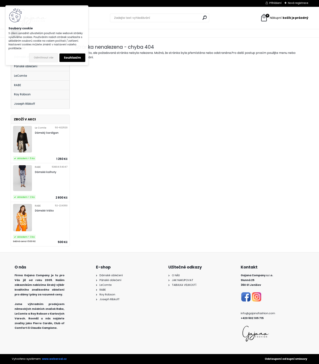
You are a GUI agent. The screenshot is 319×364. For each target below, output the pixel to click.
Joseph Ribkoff (24, 104)
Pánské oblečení (25, 66)
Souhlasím (72, 58)
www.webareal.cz (54, 359)
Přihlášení (275, 3)
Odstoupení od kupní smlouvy (286, 359)
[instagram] (256, 294)
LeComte (20, 76)
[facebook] (246, 294)
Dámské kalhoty (45, 172)
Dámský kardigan (47, 133)
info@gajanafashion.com (258, 313)
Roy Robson (22, 94)
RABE (17, 85)
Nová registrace (298, 3)
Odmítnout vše (43, 57)
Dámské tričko (44, 210)
